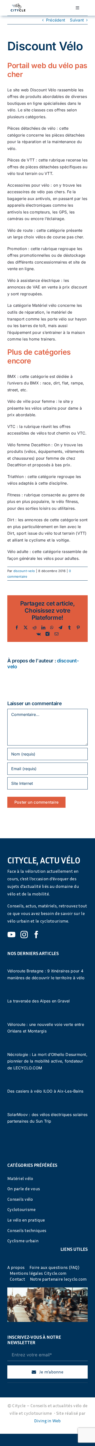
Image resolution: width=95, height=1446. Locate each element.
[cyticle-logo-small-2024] (18, 5)
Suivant (77, 20)
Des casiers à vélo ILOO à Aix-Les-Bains (45, 1091)
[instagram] (24, 934)
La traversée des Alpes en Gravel (38, 1001)
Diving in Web (47, 1420)
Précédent (55, 20)
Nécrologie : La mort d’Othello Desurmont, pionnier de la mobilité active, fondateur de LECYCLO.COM (47, 1061)
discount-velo (24, 571)
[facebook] (36, 934)
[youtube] (11, 934)
